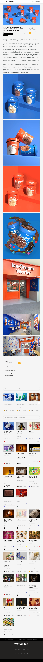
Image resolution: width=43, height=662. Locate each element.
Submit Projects (37, 1)
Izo (4, 607)
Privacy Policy (17, 649)
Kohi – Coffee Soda (8, 628)
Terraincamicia (32, 453)
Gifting (8, 501)
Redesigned (5, 35)
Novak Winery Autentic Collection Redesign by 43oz (21, 433)
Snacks (36, 404)
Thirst (31, 441)
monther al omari (8, 441)
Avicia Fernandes (11, 376)
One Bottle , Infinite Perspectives (8, 432)
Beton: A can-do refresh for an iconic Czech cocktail (33, 478)
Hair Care (23, 404)
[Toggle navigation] (4, 1)
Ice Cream (33, 404)
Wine (20, 436)
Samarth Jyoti (10, 375)
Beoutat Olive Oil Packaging (33, 541)
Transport (22, 480)
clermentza (19, 571)
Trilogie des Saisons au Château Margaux (34, 520)
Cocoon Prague (33, 486)
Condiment (18, 585)
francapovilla (20, 615)
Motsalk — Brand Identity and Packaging (21, 477)
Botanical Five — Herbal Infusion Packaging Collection (8, 563)
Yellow (31, 28)
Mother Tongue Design (33, 615)
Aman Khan (10, 373)
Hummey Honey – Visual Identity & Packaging (20, 541)
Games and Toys (19, 564)
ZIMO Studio (7, 571)
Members (23, 649)
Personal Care (23, 520)
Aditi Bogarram (12, 372)
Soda (11, 629)
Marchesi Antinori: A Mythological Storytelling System (34, 586)
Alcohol (18, 436)
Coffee (8, 629)
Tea (10, 501)
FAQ (28, 649)
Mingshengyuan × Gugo (8, 500)
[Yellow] (30, 33)
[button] (30, 2)
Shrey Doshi (13, 370)
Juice (10, 586)
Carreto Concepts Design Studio (8, 464)
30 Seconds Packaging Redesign (21, 562)
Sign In (33, 1)
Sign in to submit (35, 639)
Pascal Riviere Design (20, 506)
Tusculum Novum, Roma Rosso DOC (21, 608)
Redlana (32, 571)
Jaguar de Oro (7, 453)
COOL (18, 519)
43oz (19, 441)
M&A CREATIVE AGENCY (20, 464)
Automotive (18, 480)
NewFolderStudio (8, 615)
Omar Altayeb (20, 486)
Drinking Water (9, 404)
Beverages (5, 404)
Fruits (8, 586)
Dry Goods (21, 585)
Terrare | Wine (32, 561)
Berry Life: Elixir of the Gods (8, 585)
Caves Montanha (8, 476)
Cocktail (33, 481)
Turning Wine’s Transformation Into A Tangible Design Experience (21, 455)
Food (30, 404)
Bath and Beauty (19, 404)
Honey (20, 544)
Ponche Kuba (32, 431)
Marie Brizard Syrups (20, 500)
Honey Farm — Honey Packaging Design (8, 520)
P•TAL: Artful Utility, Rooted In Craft (34, 608)
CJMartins (7, 634)
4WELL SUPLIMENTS (8, 540)
